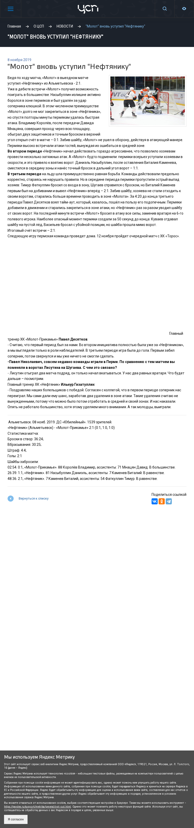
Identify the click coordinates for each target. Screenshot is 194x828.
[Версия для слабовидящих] (184, 8)
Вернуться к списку (33, 498)
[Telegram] (169, 501)
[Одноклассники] (162, 501)
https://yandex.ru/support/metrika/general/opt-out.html (37, 806)
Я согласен (16, 819)
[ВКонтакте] (155, 501)
